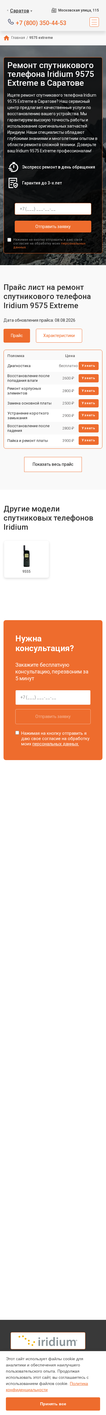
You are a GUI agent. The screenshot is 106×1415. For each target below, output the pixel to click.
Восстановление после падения (28, 428)
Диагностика (19, 366)
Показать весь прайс (53, 464)
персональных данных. (55, 744)
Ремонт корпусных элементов (24, 390)
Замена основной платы (29, 403)
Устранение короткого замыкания (28, 415)
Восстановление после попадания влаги (28, 378)
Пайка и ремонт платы (27, 440)
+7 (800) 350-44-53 (41, 22)
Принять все (53, 1403)
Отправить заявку (53, 226)
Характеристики (59, 335)
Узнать (88, 366)
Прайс (17, 335)
